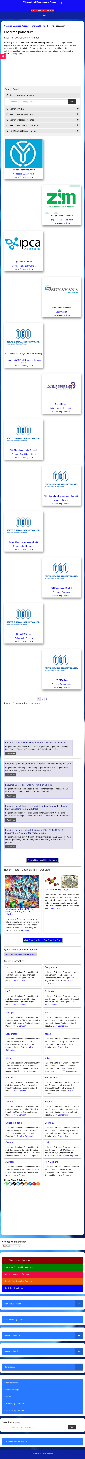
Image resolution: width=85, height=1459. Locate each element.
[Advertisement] (42, 70)
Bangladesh (51, 967)
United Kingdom (13, 1122)
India (47, 1058)
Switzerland (51, 1077)
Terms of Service (47, 1453)
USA (47, 1142)
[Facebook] (10, 1184)
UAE (7, 991)
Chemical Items (38, 26)
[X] (22, 1184)
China (8, 1058)
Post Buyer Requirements (42, 10)
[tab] (42, 95)
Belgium (49, 1101)
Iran (7, 967)
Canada (9, 1142)
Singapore (10, 1012)
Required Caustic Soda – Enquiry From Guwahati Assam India (35, 742)
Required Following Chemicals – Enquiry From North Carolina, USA (38, 763)
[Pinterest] (34, 1184)
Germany (49, 1122)
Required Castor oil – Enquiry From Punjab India (28, 785)
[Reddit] (26, 1184)
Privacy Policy (36, 1453)
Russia (48, 1012)
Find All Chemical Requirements (42, 860)
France (9, 1077)
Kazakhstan (11, 1034)
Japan (48, 1034)
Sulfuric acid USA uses (56, 889)
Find (72, 102)
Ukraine (9, 1101)
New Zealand (51, 1161)
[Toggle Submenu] (79, 1303)
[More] (38, 1184)
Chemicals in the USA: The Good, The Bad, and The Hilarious (19, 912)
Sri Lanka (49, 991)
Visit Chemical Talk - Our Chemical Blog (42, 940)
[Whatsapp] (6, 1184)
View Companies (21, 980)
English (9, 1246)
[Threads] (14, 1184)
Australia (9, 1161)
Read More (11, 754)
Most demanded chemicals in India (20, 954)
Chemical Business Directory (42, 2)
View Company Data (24, 177)
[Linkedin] (30, 1184)
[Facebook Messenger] (18, 1184)
